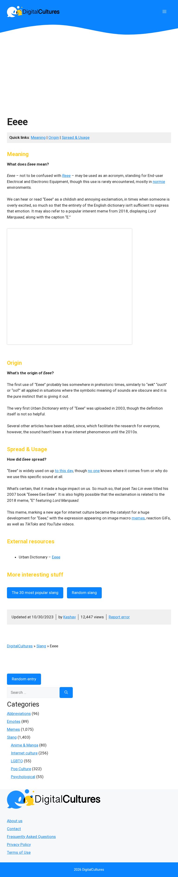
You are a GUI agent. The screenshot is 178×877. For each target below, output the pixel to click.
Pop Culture (21, 768)
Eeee (56, 557)
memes (138, 518)
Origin (53, 137)
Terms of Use (19, 852)
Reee (66, 175)
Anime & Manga (24, 745)
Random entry (24, 679)
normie (159, 181)
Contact (14, 828)
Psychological (23, 776)
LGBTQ (17, 761)
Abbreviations (19, 713)
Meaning (38, 137)
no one (94, 470)
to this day (64, 470)
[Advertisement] (89, 69)
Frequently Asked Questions (31, 836)
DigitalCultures (20, 646)
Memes (13, 729)
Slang (41, 646)
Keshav (69, 617)
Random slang (84, 592)
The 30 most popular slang (35, 592)
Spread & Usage (75, 137)
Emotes (13, 721)
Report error (119, 617)
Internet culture (24, 753)
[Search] (66, 692)
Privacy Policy (19, 844)
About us (14, 820)
